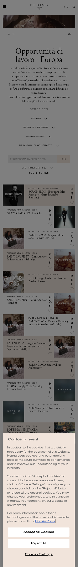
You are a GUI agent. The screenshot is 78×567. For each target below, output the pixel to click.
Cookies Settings (39, 554)
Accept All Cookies (39, 532)
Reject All (39, 543)
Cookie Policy (45, 521)
